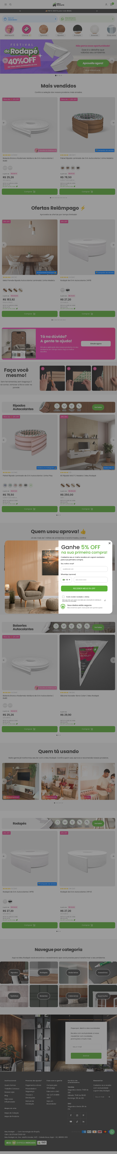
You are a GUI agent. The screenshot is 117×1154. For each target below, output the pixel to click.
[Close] (109, 543)
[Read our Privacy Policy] (105, 600)
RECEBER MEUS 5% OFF (84, 588)
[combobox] (66, 580)
